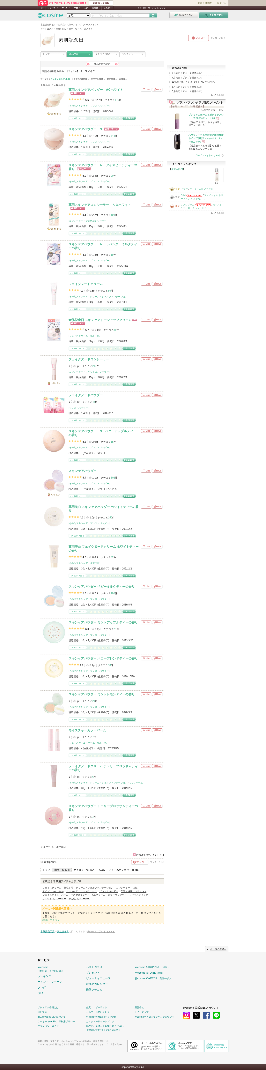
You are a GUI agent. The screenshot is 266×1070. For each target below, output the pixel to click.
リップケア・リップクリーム (81, 891)
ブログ (77, 8)
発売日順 (112, 79)
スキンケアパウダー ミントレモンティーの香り (102, 694)
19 (112, 254)
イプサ (184, 189)
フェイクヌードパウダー (86, 395)
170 (117, 100)
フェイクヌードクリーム (86, 284)
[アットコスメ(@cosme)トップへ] (50, 16)
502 (113, 477)
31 (115, 330)
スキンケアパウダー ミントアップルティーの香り (103, 622)
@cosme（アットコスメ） (101, 931)
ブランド (66, 8)
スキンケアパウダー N (85, 129)
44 (93, 401)
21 (93, 701)
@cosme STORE (150, 972)
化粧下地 (95, 336)
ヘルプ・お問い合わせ (97, 1012)
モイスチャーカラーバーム (87, 730)
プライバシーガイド (48, 1026)
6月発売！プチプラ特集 (187, 86)
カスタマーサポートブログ (100, 1021)
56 (109, 290)
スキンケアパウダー (83, 470)
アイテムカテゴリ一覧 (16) (124, 869)
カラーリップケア (117, 895)
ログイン (221, 3)
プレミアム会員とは (48, 1007)
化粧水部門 (177, 169)
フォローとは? (157, 862)
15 (112, 441)
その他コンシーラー (96, 220)
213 (94, 366)
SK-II (183, 195)
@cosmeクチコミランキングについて (154, 1016)
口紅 (135, 887)
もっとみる (216, 95)
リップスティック (138, 895)
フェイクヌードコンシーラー (89, 359)
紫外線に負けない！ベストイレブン (193, 82)
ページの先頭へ (218, 949)
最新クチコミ (94, 989)
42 (112, 557)
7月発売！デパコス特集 (187, 73)
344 (113, 135)
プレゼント (93, 972)
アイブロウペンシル (52, 891)
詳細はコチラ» (50, 920)
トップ (46, 54)
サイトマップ (142, 1012)
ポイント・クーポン (50, 981)
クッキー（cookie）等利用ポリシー (56, 1021)
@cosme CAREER (154, 978)
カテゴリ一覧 (143, 8)
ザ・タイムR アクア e (201, 189)
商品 (73, 54)
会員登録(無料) (205, 3)
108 (113, 214)
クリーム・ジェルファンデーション (109, 296)
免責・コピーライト (96, 1007)
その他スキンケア (78, 105)
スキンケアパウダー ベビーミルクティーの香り (102, 586)
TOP (42, 8)
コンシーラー (76, 220)
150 (110, 517)
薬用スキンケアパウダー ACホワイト (96, 89)
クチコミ (102, 54)
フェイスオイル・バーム (82, 742)
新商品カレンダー (97, 983)
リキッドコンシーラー (97, 371)
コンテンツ (127, 54)
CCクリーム (136, 782)
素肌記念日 (50, 862)
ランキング (53, 8)
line (216, 1015)
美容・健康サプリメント (133, 891)
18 (109, 665)
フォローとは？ (218, 38)
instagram (186, 1015)
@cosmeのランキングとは (150, 854)
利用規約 (42, 1012)
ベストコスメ (158, 8)
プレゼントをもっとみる (207, 155)
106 (113, 593)
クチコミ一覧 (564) (84, 869)
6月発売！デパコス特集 (187, 91)
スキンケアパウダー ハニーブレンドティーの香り (103, 658)
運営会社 (139, 1007)
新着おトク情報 (101, 3)
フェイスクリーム (78, 336)
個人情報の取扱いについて (52, 1016)
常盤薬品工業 (48, 931)
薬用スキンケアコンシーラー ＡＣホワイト (100, 204)
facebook (206, 1015)
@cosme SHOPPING (152, 967)
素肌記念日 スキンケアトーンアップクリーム (100, 320)
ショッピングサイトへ (77, 93)
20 (112, 175)
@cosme (52, 968)
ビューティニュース (98, 978)
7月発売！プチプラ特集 (187, 77)
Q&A (86, 8)
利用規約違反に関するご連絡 (101, 1016)
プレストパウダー (99, 105)
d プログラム (188, 204)
